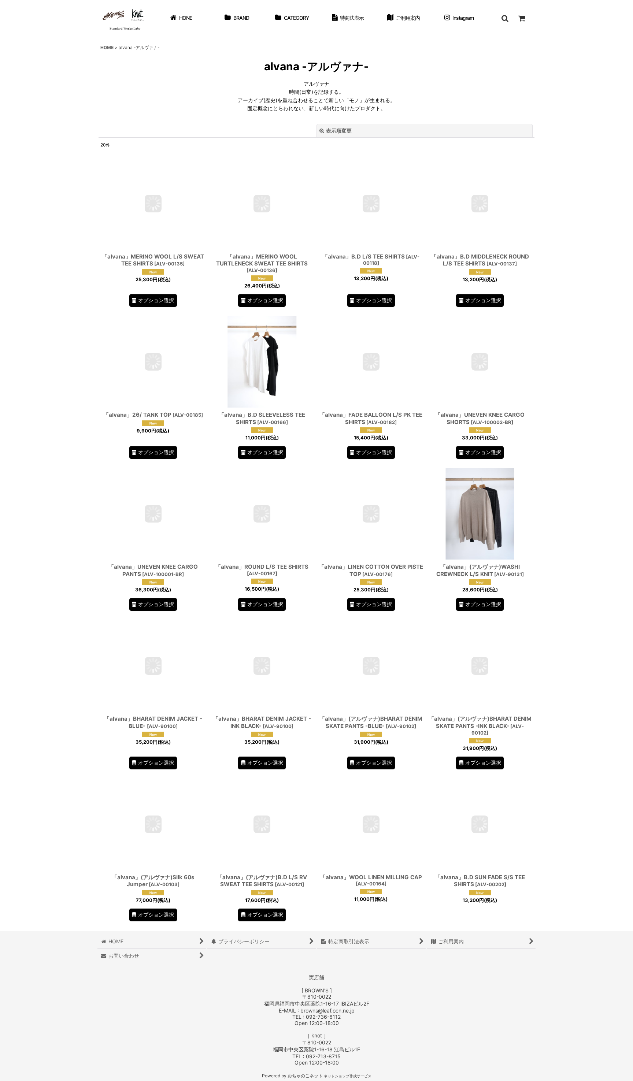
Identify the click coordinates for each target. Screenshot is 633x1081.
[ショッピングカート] (522, 18)
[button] (505, 18)
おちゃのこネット (305, 1075)
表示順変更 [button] (339, 130)
